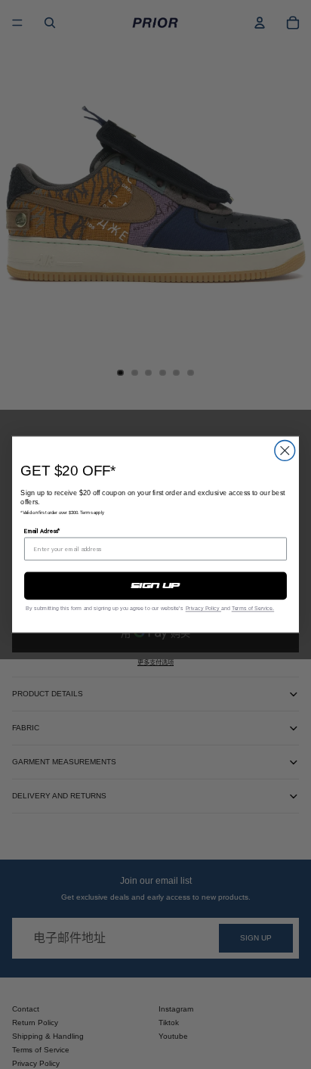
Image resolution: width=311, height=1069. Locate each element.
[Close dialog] (285, 451)
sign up (155, 585)
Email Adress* (42, 530)
